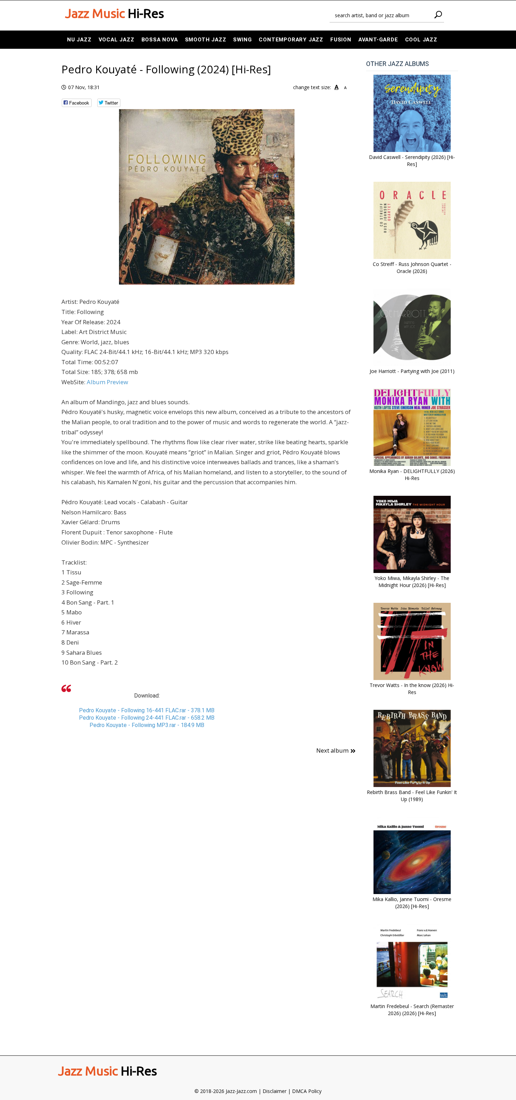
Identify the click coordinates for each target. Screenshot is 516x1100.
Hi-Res (114, 13)
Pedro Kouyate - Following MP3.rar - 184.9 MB (147, 725)
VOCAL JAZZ (116, 39)
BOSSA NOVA (159, 39)
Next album (332, 750)
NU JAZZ (79, 39)
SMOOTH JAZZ (205, 39)
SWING (242, 39)
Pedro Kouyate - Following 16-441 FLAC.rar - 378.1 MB (146, 710)
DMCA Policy (307, 1091)
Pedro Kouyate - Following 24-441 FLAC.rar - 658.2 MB (146, 717)
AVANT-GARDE (378, 39)
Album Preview (107, 382)
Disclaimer (274, 1091)
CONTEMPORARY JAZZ (291, 39)
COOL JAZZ (421, 39)
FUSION (340, 39)
